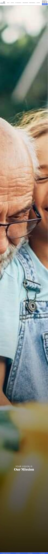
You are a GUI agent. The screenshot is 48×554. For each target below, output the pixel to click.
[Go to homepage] (2, 3)
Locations (38, 2)
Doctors (12, 2)
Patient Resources (32, 2)
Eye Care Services (18, 2)
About (8, 2)
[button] (1, 277)
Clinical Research (25, 2)
